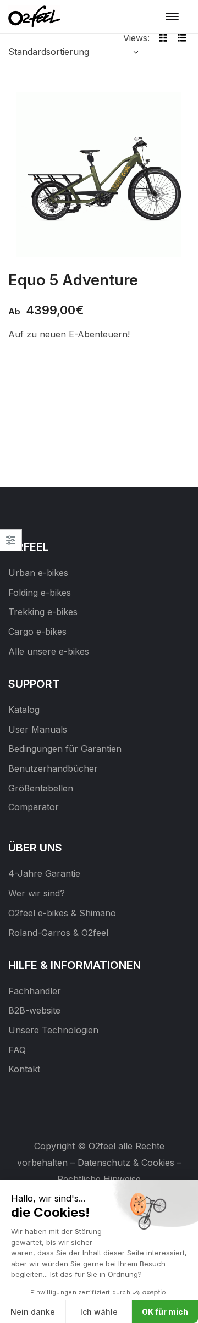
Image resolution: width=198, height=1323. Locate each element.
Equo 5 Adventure (73, 279)
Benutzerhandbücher (53, 768)
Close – (10, 544)
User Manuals (37, 729)
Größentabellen (40, 788)
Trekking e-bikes (43, 611)
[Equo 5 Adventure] (99, 174)
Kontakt (24, 1069)
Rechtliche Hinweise (99, 1178)
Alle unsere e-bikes (48, 651)
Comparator (33, 806)
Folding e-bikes (39, 592)
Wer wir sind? (36, 893)
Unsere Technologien (53, 1030)
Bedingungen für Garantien (65, 748)
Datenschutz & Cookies (126, 1162)
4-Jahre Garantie (44, 873)
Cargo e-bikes (37, 631)
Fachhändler (34, 991)
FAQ (17, 1049)
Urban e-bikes (38, 572)
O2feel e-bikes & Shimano (62, 912)
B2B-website (34, 1010)
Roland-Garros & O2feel (58, 932)
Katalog (24, 709)
